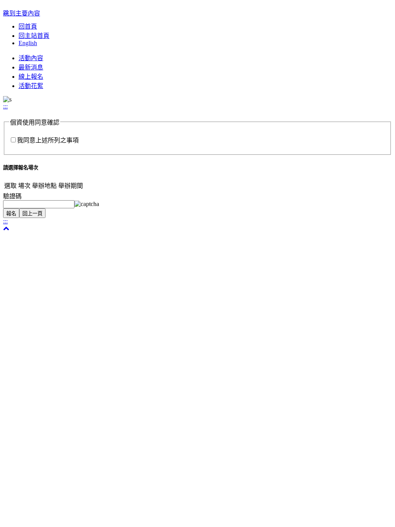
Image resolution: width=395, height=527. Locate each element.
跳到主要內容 (21, 13)
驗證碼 (12, 196)
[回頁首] (6, 228)
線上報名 (31, 76)
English (28, 43)
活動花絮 (31, 86)
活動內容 (31, 58)
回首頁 (28, 26)
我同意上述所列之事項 (48, 140)
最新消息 (31, 67)
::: (5, 106)
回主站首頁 (34, 35)
